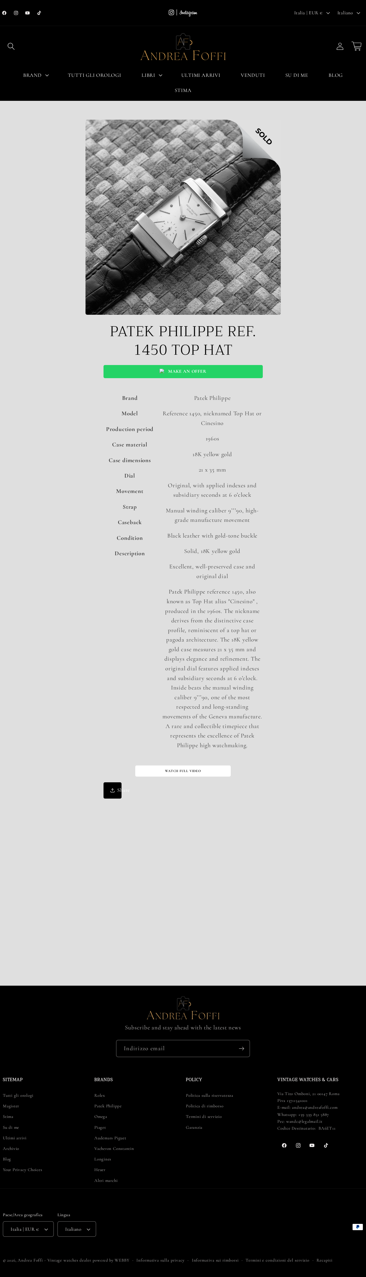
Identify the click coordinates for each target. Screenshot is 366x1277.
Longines (102, 1159)
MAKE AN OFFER (187, 371)
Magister (11, 1105)
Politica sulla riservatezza (209, 1095)
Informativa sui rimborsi (215, 1260)
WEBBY (122, 1260)
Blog (7, 1159)
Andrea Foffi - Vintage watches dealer (54, 1260)
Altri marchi (106, 1180)
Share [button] (119, 790)
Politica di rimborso (205, 1105)
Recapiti (325, 1260)
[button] (11, 46)
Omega (100, 1116)
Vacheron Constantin (114, 1148)
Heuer (100, 1169)
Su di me (11, 1127)
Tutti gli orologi (18, 1095)
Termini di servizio (204, 1116)
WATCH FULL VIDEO (183, 771)
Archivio (11, 1148)
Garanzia (194, 1127)
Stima (8, 1116)
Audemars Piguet (110, 1137)
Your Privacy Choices (22, 1169)
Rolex (99, 1095)
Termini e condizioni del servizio (277, 1260)
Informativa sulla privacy (160, 1260)
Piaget (100, 1127)
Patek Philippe (108, 1105)
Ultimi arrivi (15, 1137)
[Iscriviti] (241, 1048)
